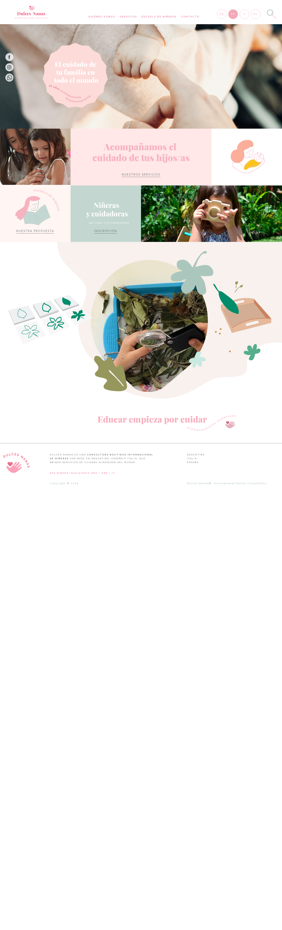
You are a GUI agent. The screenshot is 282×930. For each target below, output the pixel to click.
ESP (105, 473)
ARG (94, 473)
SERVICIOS (128, 16)
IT (113, 473)
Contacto (190, 16)
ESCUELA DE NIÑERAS (159, 16)
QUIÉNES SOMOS (101, 16)
